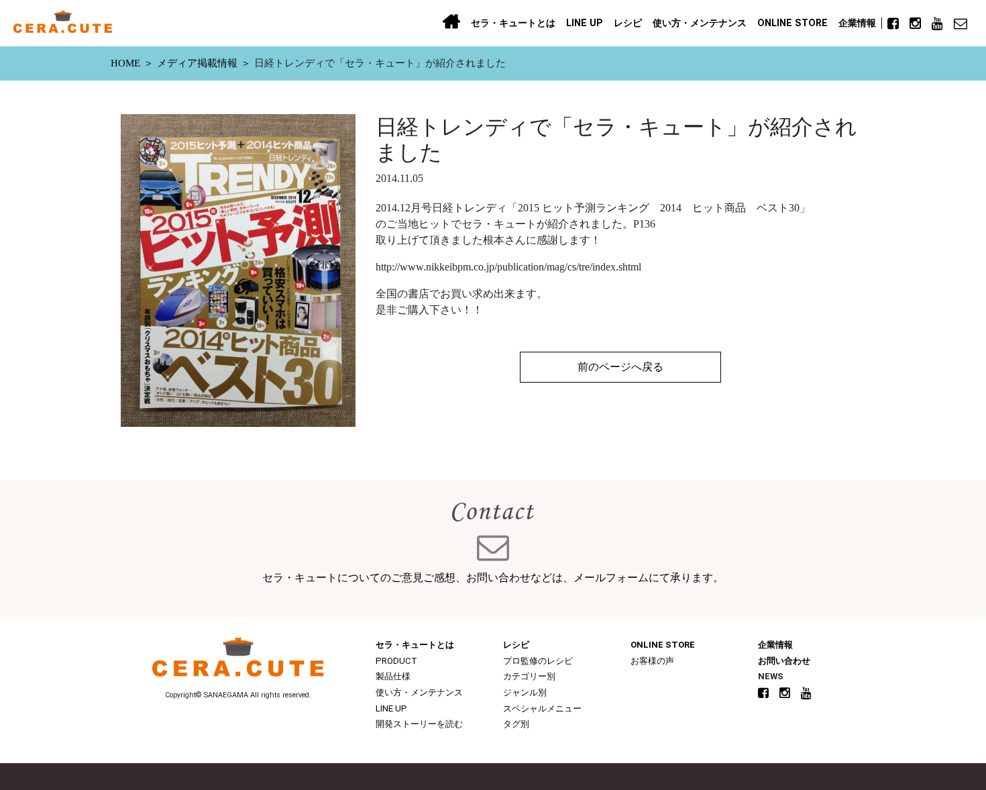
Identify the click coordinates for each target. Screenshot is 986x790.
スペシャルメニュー (542, 708)
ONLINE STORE (792, 22)
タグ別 (516, 724)
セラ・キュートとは (513, 22)
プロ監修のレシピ (538, 661)
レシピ (628, 22)
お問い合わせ (784, 661)
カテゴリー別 (529, 676)
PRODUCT (396, 661)
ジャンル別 (525, 692)
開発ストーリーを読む (419, 724)
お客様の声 (652, 661)
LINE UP (584, 22)
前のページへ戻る (620, 366)
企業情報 (857, 22)
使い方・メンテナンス (700, 22)
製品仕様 (393, 676)
